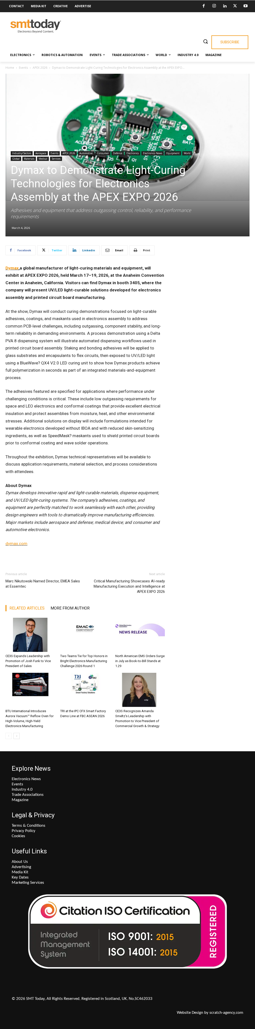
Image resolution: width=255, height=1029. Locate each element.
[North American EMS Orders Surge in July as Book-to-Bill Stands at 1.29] (140, 635)
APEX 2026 (40, 68)
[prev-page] (8, 736)
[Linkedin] (225, 6)
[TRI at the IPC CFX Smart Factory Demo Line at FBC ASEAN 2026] (85, 690)
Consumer (103, 153)
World (187, 153)
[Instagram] (214, 6)
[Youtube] (246, 6)
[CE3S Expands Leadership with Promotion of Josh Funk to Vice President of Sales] (30, 635)
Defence (117, 153)
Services (56, 158)
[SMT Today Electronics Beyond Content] (35, 26)
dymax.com (16, 543)
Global (16, 158)
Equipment (173, 153)
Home (9, 68)
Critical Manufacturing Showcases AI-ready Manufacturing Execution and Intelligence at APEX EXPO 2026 (129, 586)
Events (23, 68)
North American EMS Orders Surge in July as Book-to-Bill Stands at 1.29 (140, 661)
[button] (205, 41)
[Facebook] (204, 6)
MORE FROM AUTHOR (70, 608)
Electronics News (152, 153)
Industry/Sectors (21, 153)
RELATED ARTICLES (27, 608)
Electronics (133, 153)
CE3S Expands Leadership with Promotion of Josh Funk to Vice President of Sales (28, 661)
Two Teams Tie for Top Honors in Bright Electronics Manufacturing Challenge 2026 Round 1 (84, 661)
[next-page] (16, 736)
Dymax (12, 268)
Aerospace (40, 153)
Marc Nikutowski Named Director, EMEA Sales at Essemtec (42, 584)
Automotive (86, 153)
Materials (29, 158)
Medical (43, 158)
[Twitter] (235, 6)
